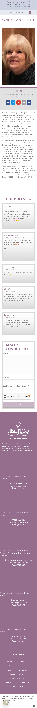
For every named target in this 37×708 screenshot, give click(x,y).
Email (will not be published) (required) (16, 386)
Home (9, 662)
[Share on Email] (18, 102)
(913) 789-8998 (19, 565)
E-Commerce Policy (17, 687)
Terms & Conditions (27, 698)
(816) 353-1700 (19, 488)
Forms (11, 666)
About (24, 666)
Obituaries (23, 670)
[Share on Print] (24, 102)
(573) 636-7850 (19, 525)
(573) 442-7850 (24, 6)
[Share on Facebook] (8, 102)
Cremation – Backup (17, 674)
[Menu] (30, 12)
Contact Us (24, 682)
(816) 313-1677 (25, 4)
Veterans (9, 682)
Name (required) (8, 377)
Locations (23, 662)
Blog (9, 670)
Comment (6, 353)
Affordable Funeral (17, 678)
